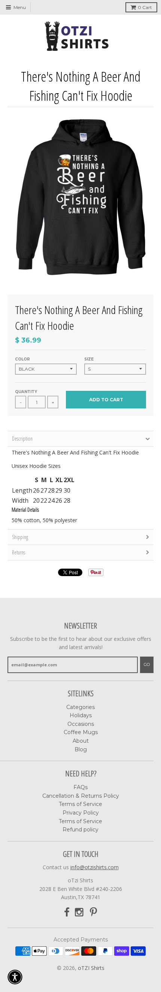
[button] (14, 977)
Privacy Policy (81, 812)
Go (147, 664)
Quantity (26, 391)
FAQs (80, 787)
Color (22, 359)
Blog (81, 749)
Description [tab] (22, 438)
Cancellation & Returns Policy (80, 795)
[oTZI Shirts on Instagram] (80, 912)
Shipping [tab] (20, 537)
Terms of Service (80, 804)
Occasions (80, 724)
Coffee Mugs (81, 732)
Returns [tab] (18, 552)
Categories (80, 707)
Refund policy (80, 829)
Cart (145, 7)
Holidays (81, 715)
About (81, 740)
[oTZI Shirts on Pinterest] (93, 912)
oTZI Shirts (91, 967)
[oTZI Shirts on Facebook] (67, 912)
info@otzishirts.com (94, 867)
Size (89, 359)
